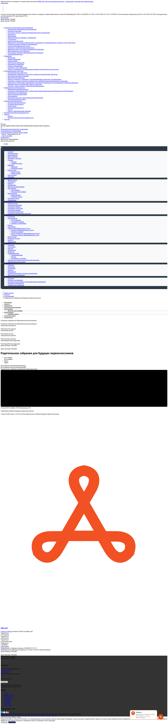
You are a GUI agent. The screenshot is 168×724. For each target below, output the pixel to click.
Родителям (7, 698)
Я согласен (4, 722)
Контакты (7, 703)
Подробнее (4, 3)
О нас (6, 693)
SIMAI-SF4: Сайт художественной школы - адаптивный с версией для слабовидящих (65, 1)
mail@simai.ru (5, 672)
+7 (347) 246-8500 (6, 670)
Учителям (7, 702)
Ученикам (7, 700)
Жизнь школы (9, 695)
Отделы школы (9, 697)
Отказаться (12, 722)
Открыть (4, 631)
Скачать (9, 631)
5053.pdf (4, 628)
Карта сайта (8, 705)
